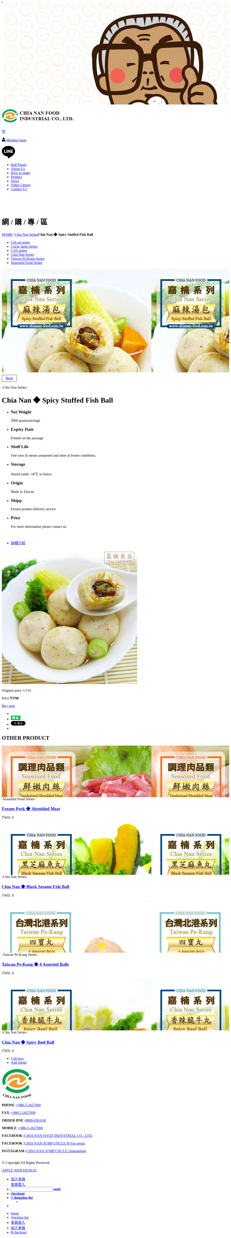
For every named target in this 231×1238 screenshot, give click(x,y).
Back (9, 378)
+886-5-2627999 (23, 1113)
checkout (18, 1232)
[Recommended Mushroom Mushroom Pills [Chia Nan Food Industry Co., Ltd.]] (38, 121)
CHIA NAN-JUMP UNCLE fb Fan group (54, 1143)
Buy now (8, 706)
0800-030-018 (35, 1120)
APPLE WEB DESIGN (19, 1170)
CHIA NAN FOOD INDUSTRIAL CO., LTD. (58, 1136)
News (15, 181)
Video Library (21, 185)
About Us (18, 169)
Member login (15, 140)
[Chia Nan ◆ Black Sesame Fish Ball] (27, 873)
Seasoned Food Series (26, 263)
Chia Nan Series (26, 234)
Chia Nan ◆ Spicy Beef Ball (28, 1042)
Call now (17, 1058)
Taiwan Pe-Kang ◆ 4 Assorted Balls (35, 964)
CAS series (19, 250)
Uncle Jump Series (24, 246)
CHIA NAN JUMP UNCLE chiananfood (56, 1151)
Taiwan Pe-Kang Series (27, 259)
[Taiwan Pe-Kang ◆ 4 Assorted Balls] (27, 950)
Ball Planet (18, 165)
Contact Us (19, 189)
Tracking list (19, 1217)
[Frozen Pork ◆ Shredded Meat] (27, 795)
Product (16, 177)
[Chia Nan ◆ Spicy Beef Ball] (27, 1028)
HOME (7, 234)
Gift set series (20, 242)
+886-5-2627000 (29, 1105)
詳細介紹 (18, 543)
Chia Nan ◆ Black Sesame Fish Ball (35, 886)
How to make (20, 173)
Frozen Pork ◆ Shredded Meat (31, 808)
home (15, 1213)
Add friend (18, 1062)
